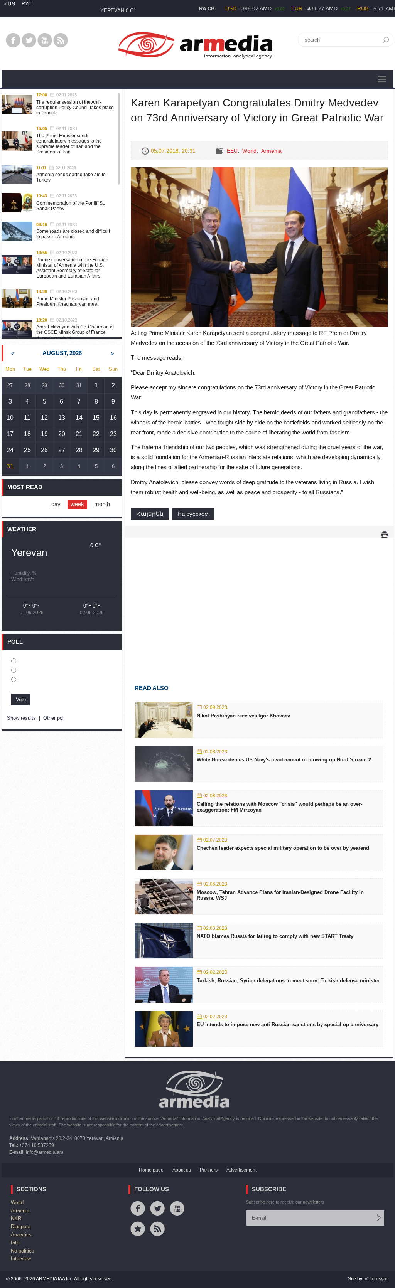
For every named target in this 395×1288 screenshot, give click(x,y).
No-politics (22, 1251)
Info (15, 1243)
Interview (21, 1258)
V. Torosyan (377, 1278)
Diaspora (20, 1226)
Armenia (271, 151)
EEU (232, 151)
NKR (16, 1218)
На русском (192, 513)
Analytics (21, 1234)
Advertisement (241, 1170)
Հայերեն (150, 513)
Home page (151, 1170)
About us (181, 1170)
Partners (209, 1170)
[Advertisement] (259, 600)
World (249, 151)
